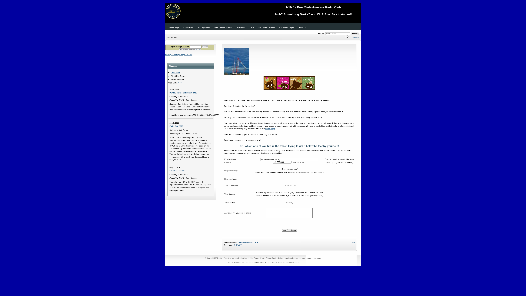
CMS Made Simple (252, 262)
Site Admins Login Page (248, 242)
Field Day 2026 (176, 126)
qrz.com (198, 49)
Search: (321, 33)
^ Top (352, 242)
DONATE (238, 245)
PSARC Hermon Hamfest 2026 (183, 93)
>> (181, 83)
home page (270, 129)
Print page (354, 37)
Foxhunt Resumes (178, 171)
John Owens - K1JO (257, 258)
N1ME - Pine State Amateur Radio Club (263, 11)
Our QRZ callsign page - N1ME (178, 55)
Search (205, 47)
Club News (175, 72)
